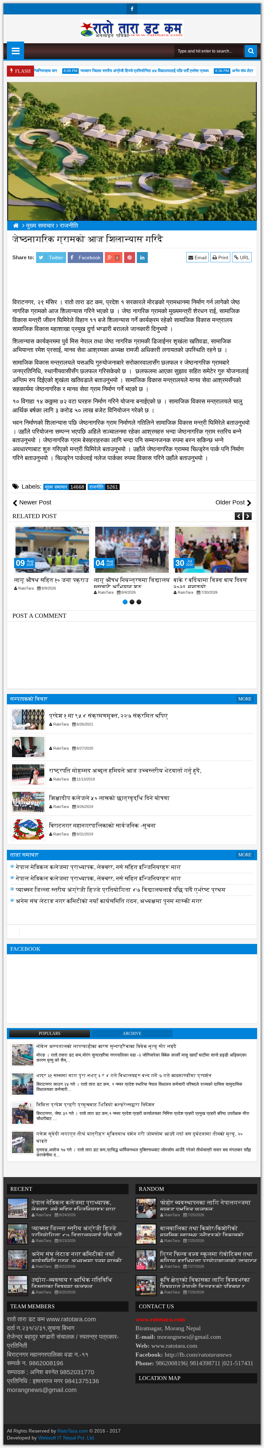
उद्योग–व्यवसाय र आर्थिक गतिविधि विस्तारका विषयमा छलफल (72, 1283)
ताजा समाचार (24, 855)
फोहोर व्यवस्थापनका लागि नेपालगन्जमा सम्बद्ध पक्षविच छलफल (205, 1206)
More (245, 699)
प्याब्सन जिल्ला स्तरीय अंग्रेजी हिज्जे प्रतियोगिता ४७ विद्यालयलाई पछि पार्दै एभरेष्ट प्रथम (136, 70)
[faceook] (132, 931)
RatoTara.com (72, 1431)
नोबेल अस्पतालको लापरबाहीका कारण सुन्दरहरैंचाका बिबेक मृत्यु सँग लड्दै (106, 1046)
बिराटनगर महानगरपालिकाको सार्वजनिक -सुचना (102, 825)
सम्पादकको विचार (29, 699)
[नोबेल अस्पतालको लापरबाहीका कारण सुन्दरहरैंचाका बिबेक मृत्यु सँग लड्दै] (22, 1054)
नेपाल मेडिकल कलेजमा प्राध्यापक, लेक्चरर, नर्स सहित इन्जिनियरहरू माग (98, 869)
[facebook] (132, 8)
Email (200, 257)
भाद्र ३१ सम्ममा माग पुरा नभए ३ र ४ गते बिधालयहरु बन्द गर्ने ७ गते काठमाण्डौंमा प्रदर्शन (124, 1075)
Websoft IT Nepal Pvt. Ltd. (66, 1437)
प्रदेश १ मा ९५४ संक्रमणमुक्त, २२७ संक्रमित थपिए (108, 715)
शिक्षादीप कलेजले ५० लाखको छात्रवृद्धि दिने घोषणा (109, 798)
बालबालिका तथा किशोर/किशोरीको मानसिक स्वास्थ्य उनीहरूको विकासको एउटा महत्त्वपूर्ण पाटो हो (202, 1235)
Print (222, 257)
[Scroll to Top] (254, 1438)
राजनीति (103, 487)
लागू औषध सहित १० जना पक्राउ (51, 580)
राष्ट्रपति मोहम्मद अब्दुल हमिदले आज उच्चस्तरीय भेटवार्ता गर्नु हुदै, (125, 770)
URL (244, 257)
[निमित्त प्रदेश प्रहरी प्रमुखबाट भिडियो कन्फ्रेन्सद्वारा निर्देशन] (22, 1113)
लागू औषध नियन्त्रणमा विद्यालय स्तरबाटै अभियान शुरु (132, 583)
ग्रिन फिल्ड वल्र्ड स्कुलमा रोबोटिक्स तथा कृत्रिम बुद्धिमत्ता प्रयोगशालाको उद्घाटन (208, 1257)
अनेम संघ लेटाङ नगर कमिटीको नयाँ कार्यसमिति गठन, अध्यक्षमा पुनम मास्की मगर (109, 903)
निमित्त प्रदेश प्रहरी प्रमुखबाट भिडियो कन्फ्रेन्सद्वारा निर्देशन (95, 1104)
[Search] (251, 51)
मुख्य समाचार (64, 487)
